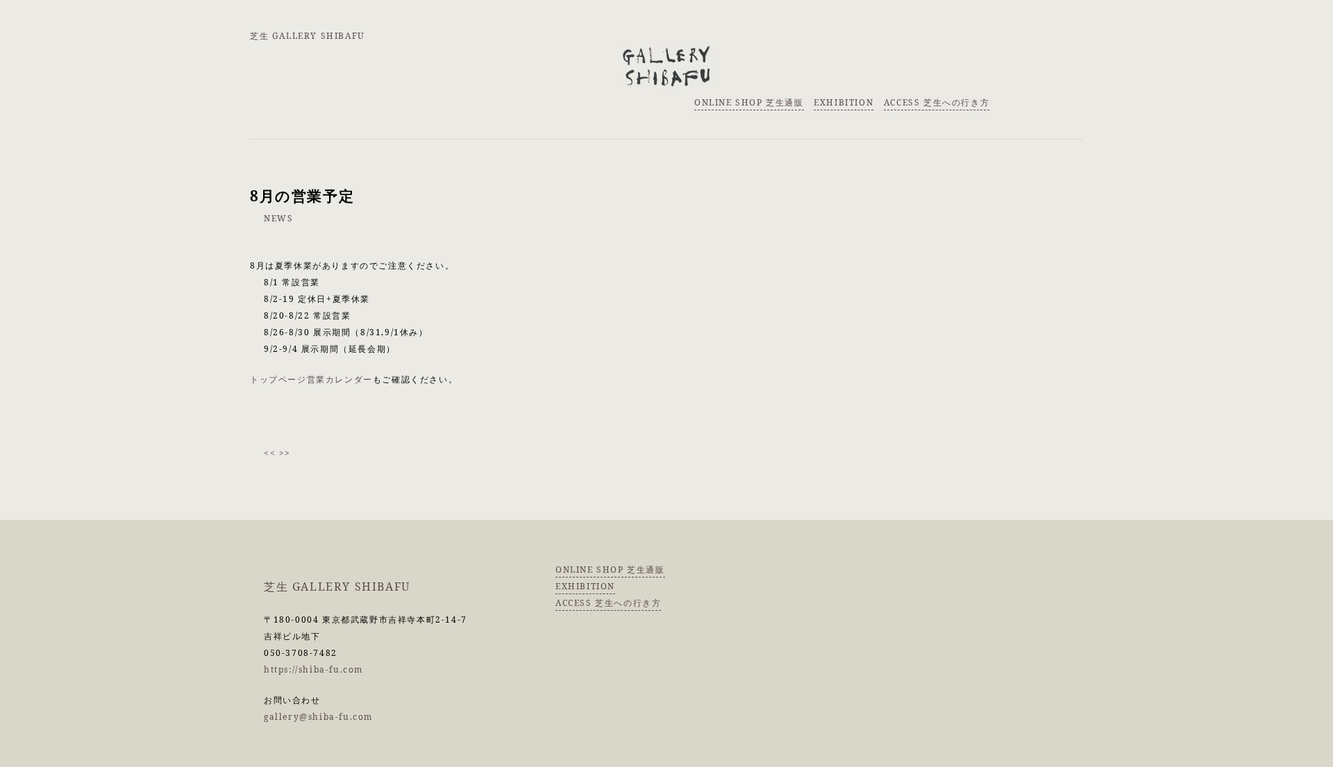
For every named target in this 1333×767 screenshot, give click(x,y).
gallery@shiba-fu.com (318, 717)
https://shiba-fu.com (313, 669)
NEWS (278, 218)
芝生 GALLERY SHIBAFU (307, 36)
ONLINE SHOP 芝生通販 (749, 102)
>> (285, 453)
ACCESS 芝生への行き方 (936, 102)
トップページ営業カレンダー (311, 379)
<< (270, 453)
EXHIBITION (843, 102)
